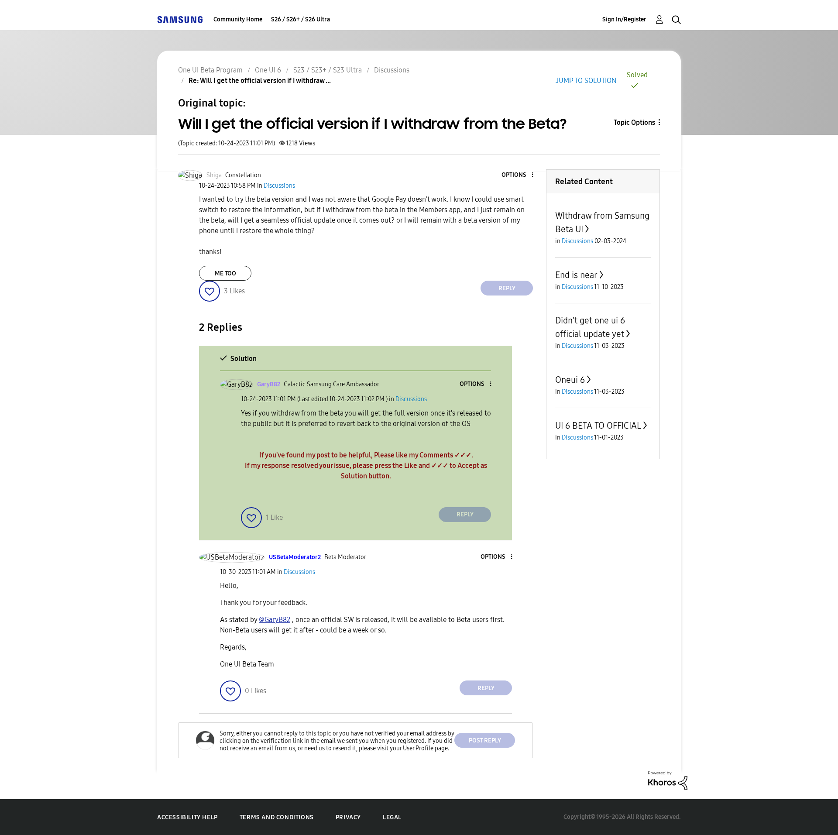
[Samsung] (180, 19)
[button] (518, 175)
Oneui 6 (570, 380)
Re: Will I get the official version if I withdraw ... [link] (260, 80)
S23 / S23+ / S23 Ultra (327, 70)
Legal (392, 817)
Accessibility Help (187, 817)
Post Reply (485, 740)
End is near (576, 275)
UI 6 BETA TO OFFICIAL (598, 425)
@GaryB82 (274, 619)
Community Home (237, 19)
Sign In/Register (624, 19)
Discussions (391, 70)
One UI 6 (268, 70)
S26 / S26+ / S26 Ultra (300, 19)
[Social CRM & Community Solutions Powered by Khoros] (667, 780)
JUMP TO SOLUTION (586, 80)
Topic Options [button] (634, 122)
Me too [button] (225, 273)
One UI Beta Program (210, 70)
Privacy (348, 817)
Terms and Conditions (277, 817)
